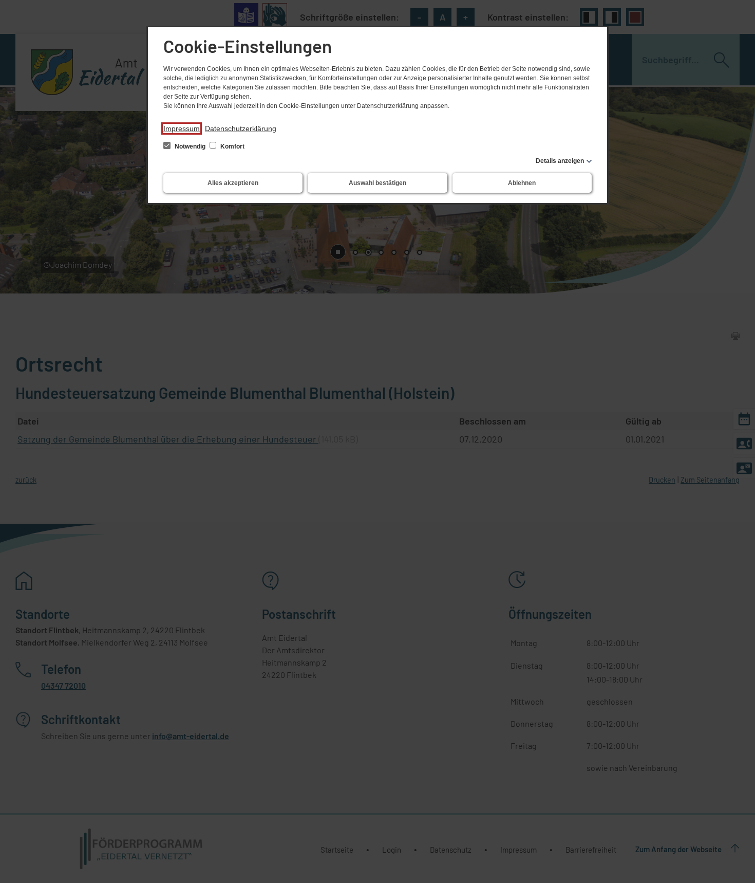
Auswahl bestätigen (377, 183)
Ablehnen (522, 183)
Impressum (181, 128)
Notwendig (190, 146)
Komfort (231, 146)
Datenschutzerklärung (240, 128)
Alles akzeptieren (232, 183)
